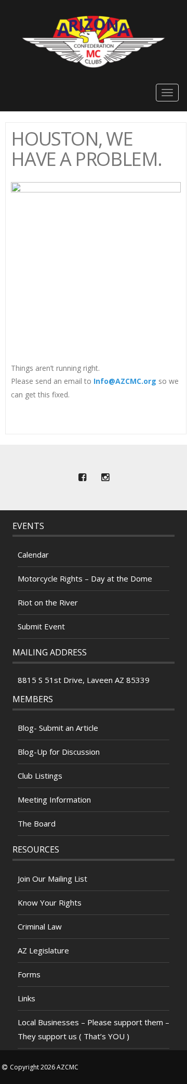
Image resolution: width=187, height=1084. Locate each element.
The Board (37, 823)
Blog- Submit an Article (58, 727)
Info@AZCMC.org (125, 381)
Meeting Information (54, 799)
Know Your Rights (50, 902)
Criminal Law (40, 926)
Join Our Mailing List (52, 878)
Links (26, 998)
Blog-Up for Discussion (59, 751)
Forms (29, 974)
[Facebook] (82, 477)
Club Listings (40, 775)
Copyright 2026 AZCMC (44, 1067)
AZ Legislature (43, 950)
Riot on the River (48, 602)
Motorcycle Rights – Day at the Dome (85, 578)
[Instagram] (105, 477)
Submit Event (41, 626)
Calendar (33, 554)
